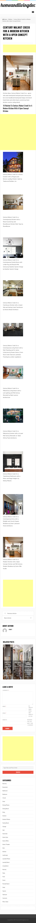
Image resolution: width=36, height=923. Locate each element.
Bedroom (5, 794)
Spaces (4, 891)
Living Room (5, 866)
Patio (4, 873)
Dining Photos (6, 805)
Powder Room (6, 884)
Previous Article (11, 613)
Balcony (5, 783)
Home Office (6, 841)
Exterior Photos (6, 819)
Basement (5, 787)
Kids (4, 848)
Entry (4, 812)
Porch (4, 880)
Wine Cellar (5, 901)
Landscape (5, 855)
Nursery (4, 869)
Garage (4, 826)
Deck (4, 801)
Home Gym (5, 837)
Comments (6, 690)
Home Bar (5, 833)
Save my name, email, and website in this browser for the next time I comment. (30, 716)
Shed (4, 887)
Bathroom (5, 791)
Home (5, 19)
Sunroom (5, 898)
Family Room (6, 823)
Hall (4, 830)
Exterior (4, 816)
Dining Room (6, 808)
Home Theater (6, 844)
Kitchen (10, 19)
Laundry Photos (6, 859)
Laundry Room (6, 862)
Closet (4, 798)
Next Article (7, 618)
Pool (4, 876)
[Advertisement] (18, 132)
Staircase (5, 894)
